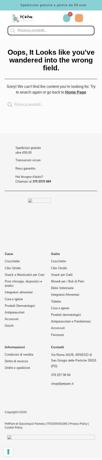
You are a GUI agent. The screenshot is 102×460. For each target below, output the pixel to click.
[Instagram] (11, 399)
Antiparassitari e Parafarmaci (71, 321)
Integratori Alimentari (65, 294)
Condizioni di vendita (19, 354)
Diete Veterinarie (62, 288)
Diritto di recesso (16, 361)
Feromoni (57, 335)
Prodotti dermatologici (66, 315)
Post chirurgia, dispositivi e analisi (23, 283)
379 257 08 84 (60, 375)
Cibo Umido (13, 268)
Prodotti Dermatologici (20, 306)
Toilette (56, 301)
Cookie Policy (14, 427)
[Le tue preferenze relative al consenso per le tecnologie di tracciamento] (8, 451)
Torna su (84, 131)
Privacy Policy (79, 423)
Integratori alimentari (19, 292)
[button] (91, 18)
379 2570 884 (41, 181)
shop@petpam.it (62, 383)
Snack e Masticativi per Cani (24, 275)
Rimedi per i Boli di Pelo (67, 281)
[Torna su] (84, 128)
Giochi (9, 325)
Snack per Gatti (62, 275)
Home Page (75, 92)
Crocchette (12, 261)
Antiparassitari (14, 312)
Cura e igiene (14, 299)
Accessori (12, 319)
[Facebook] (27, 399)
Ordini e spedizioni (17, 368)
